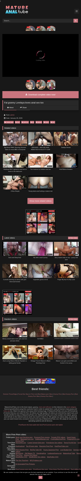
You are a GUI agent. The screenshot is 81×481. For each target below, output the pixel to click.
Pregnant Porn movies (42, 437)
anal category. (71, 407)
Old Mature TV (30, 453)
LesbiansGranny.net (55, 453)
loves (47, 122)
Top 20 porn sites (32, 446)
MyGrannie (19, 453)
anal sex (25, 122)
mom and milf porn (45, 407)
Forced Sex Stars (23, 394)
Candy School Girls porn (36, 443)
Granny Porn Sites (46, 396)
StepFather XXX (52, 457)
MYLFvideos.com (36, 460)
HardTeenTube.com (61, 446)
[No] (79, 475)
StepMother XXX (21, 457)
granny (39, 122)
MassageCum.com (27, 439)
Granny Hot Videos (30, 455)
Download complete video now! (42, 95)
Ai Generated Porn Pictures (25, 464)
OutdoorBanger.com (42, 439)
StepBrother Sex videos (37, 457)
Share (24, 107)
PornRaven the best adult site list (29, 425)
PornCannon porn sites (24, 469)
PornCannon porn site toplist (53, 425)
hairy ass (7, 411)
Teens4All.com (21, 443)
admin (12, 115)
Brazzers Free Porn (46, 446)
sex (53, 122)
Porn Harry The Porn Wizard (59, 469)
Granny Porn (58, 394)
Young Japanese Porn (51, 450)
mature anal (9, 122)
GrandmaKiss (41, 453)
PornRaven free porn (40, 469)
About (11, 107)
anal (18, 122)
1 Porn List (33, 394)
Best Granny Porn (68, 394)
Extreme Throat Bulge (10, 394)
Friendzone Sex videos (54, 443)
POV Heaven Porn (22, 450)
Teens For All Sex (70, 443)
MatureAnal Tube (69, 453)
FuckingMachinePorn (58, 439)
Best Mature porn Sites (45, 394)
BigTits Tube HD (36, 450)
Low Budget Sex (66, 450)
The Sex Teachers (22, 460)
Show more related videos (40, 201)
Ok (40, 477)
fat (33, 122)
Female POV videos (58, 437)
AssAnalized (20, 446)
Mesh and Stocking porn (24, 437)
